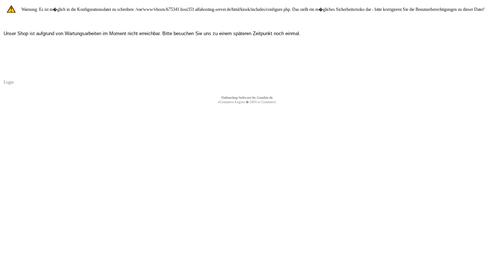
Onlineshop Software (236, 98)
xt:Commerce (266, 102)
